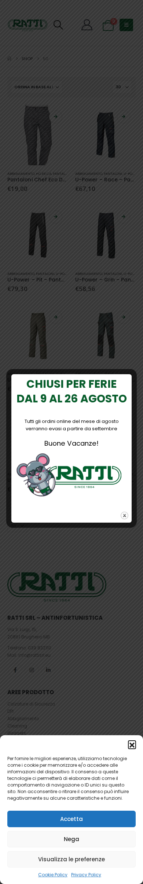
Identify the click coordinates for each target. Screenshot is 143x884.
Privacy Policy (86, 875)
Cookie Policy (52, 875)
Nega (71, 839)
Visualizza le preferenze (71, 859)
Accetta (71, 819)
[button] (132, 744)
